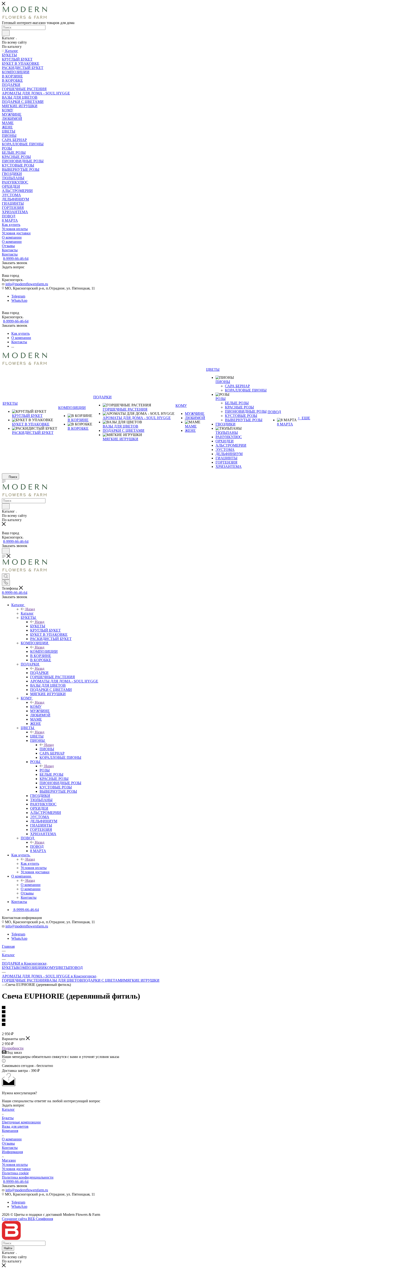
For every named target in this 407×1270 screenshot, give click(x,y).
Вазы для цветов (15, 1126)
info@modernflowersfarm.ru (26, 284)
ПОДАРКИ (39, 673)
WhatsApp (19, 300)
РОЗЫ (45, 770)
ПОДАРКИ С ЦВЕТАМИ (103, 980)
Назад (30, 609)
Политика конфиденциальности (27, 1177)
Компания (10, 1131)
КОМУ (35, 707)
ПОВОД (37, 847)
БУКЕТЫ (37, 626)
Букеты (8, 1118)
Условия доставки (16, 1169)
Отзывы (8, 1143)
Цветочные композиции (21, 1122)
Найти (8, 1248)
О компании (31, 885)
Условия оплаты (15, 1165)
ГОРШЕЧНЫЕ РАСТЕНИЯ (24, 980)
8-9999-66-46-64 (15, 259)
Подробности (13, 1048)
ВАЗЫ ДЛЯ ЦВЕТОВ (64, 980)
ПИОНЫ (47, 749)
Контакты (10, 1148)
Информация (12, 1152)
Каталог (27, 613)
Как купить (30, 864)
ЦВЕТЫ (37, 736)
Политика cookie (15, 1173)
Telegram (18, 296)
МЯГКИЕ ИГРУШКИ (141, 980)
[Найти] (6, 33)
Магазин (9, 1160)
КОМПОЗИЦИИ (44, 651)
